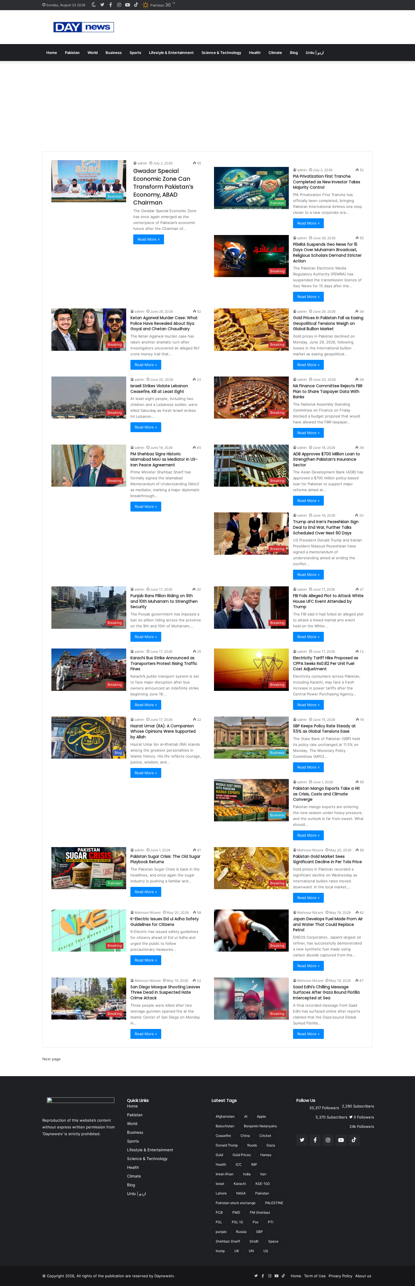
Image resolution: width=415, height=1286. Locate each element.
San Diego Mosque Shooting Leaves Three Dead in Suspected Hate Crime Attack (165, 992)
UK (236, 1251)
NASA (241, 1193)
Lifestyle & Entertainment (171, 52)
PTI (270, 1222)
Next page (51, 1059)
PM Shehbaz (260, 1212)
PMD (236, 1212)
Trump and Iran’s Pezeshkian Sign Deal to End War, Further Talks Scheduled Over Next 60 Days (326, 527)
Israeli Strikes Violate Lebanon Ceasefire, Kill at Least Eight (159, 388)
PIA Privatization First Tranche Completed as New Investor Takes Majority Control (326, 181)
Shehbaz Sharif (228, 1241)
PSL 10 (237, 1222)
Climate (275, 52)
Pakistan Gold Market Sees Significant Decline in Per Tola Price (327, 859)
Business (114, 52)
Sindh (254, 1241)
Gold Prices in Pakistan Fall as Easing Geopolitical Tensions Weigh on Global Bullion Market (328, 323)
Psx (255, 1222)
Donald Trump (227, 1145)
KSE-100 (262, 1183)
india (247, 1174)
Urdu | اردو (315, 52)
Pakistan (72, 52)
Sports (135, 52)
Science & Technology (221, 52)
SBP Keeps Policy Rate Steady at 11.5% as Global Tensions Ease (324, 728)
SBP (259, 1232)
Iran (263, 1174)
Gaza (271, 1145)
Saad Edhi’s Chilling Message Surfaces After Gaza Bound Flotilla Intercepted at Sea (326, 992)
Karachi (240, 1183)
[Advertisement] (207, 103)
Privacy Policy (340, 1276)
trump (220, 1251)
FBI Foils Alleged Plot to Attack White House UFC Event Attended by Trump (328, 601)
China (245, 1135)
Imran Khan (224, 1174)
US (265, 1251)
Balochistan (225, 1126)
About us (363, 1276)
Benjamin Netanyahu (260, 1126)
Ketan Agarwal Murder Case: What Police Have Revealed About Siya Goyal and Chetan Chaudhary (164, 323)
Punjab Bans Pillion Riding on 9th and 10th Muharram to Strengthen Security (164, 601)
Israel (220, 1183)
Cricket (265, 1135)
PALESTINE (274, 1203)
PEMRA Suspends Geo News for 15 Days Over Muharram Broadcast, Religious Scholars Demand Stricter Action (327, 252)
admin (142, 163)
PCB (219, 1212)
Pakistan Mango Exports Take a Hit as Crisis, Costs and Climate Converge (326, 793)
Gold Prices (242, 1155)
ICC (239, 1164)
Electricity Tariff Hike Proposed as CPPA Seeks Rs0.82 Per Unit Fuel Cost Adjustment (325, 663)
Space (273, 1241)
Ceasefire (223, 1135)
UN (251, 1251)
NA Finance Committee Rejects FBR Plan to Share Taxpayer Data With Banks (327, 391)
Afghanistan (225, 1116)
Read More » (148, 239)
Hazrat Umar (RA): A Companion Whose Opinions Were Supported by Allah (163, 731)
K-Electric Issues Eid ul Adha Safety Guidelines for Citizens (164, 921)
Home (51, 52)
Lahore (221, 1193)
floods (252, 1145)
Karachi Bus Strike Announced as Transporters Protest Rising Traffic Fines (163, 663)
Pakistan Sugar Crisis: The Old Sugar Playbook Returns (165, 859)
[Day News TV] (83, 27)
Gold (219, 1155)
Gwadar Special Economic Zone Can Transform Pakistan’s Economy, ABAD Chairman (163, 186)
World (93, 52)
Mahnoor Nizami (310, 850)
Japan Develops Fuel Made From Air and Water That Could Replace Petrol (328, 924)
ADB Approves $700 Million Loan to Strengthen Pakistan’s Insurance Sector (326, 459)
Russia (241, 1232)
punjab (221, 1232)
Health (255, 52)
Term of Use (315, 1276)
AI (245, 1116)
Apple (261, 1116)
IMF (254, 1164)
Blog (294, 52)
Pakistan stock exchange (235, 1203)
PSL (219, 1222)
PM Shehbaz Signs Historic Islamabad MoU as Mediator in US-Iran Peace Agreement (164, 459)
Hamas (265, 1155)
